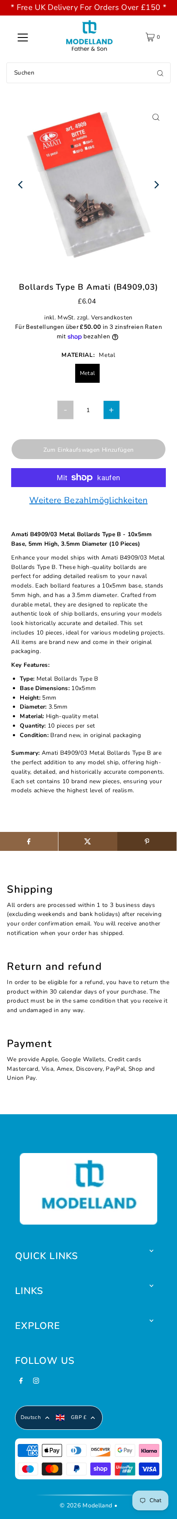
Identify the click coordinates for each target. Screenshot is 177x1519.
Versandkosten (111, 317)
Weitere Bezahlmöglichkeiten (88, 501)
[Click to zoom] (156, 117)
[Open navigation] (23, 37)
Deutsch (31, 1417)
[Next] (156, 184)
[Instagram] (36, 1383)
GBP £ (79, 1417)
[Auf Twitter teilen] (87, 841)
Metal (87, 373)
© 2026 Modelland (86, 1505)
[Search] (160, 73)
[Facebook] (21, 1383)
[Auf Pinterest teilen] (146, 841)
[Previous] (21, 184)
